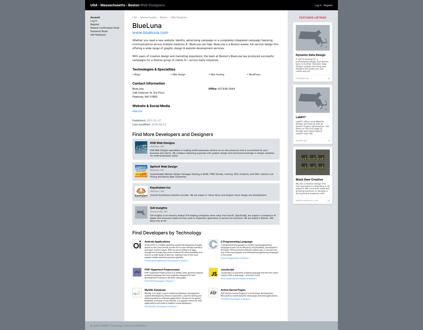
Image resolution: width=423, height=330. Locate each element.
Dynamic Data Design (311, 55)
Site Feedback (98, 34)
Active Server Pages (233, 289)
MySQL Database (155, 289)
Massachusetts (113, 5)
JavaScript (227, 269)
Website (137, 111)
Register (328, 5)
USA (94, 5)
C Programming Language (236, 241)
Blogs (137, 74)
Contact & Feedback (136, 325)
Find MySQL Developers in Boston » (161, 306)
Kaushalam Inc (160, 187)
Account (95, 17)
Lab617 (301, 117)
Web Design (179, 74)
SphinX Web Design (163, 166)
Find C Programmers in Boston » (235, 258)
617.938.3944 (226, 88)
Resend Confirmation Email (104, 27)
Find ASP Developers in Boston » (236, 299)
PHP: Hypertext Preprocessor (162, 269)
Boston (146, 5)
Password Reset (99, 31)
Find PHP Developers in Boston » (160, 281)
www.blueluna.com (150, 32)
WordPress (254, 74)
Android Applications (157, 241)
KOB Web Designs (162, 143)
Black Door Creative (309, 179)
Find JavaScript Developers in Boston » (239, 278)
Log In (318, 5)
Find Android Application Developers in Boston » (167, 260)
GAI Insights (158, 208)
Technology (116, 325)
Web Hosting (217, 74)
